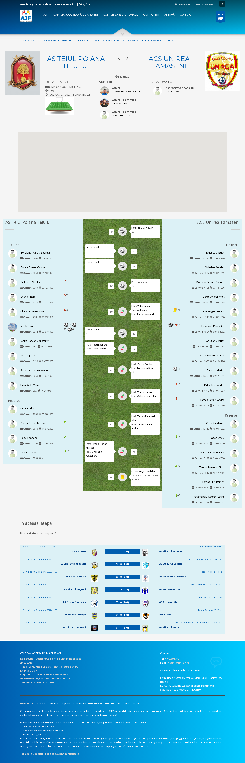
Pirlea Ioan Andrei (147, 314)
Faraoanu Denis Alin (142, 227)
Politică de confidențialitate (62, 753)
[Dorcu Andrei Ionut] (234, 297)
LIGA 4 (81, 40)
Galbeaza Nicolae (30, 282)
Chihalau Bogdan (215, 267)
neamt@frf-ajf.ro (178, 662)
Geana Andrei (28, 296)
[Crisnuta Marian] (234, 423)
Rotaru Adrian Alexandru (34, 370)
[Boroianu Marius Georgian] (12, 253)
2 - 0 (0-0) (122, 576)
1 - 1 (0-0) (122, 551)
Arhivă (169, 14)
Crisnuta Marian (215, 423)
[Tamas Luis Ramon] (234, 482)
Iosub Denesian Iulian (212, 452)
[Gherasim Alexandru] (12, 312)
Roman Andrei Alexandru (127, 91)
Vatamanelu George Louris (209, 496)
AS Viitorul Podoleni (171, 551)
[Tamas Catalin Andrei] (234, 400)
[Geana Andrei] (12, 297)
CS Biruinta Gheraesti (73, 627)
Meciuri (94, 40)
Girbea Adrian (28, 408)
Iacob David (27, 326)
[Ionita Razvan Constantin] (12, 341)
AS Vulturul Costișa (170, 563)
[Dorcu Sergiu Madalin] (234, 312)
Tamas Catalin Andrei (212, 399)
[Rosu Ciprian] (12, 356)
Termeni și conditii (31, 753)
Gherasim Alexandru (32, 311)
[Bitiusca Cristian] (234, 253)
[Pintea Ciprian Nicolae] (12, 423)
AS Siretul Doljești (75, 589)
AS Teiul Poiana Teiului (76, 62)
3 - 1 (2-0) (122, 627)
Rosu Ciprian (27, 355)
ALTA (220, 16)
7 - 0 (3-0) (122, 602)
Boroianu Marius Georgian (35, 252)
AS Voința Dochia (169, 589)
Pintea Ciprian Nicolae (33, 423)
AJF (45, 14)
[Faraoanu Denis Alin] (234, 327)
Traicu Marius (28, 452)
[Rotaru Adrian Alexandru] (12, 371)
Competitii (67, 40)
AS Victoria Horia (75, 576)
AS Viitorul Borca (169, 627)
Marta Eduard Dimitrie (212, 355)
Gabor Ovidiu (144, 364)
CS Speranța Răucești (73, 563)
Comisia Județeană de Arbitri (75, 14)
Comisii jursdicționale (120, 14)
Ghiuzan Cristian (215, 340)
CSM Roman (79, 551)
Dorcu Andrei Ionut (213, 296)
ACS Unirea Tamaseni (169, 62)
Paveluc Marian (139, 282)
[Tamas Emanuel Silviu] (234, 467)
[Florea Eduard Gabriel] (12, 268)
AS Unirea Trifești (75, 614)
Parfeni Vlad (119, 103)
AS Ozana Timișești (74, 602)
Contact (186, 14)
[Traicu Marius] (12, 453)
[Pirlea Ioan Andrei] (234, 385)
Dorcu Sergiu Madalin (143, 471)
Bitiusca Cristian (215, 252)
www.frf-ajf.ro (29, 703)
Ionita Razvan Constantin (35, 340)
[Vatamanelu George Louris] (234, 497)
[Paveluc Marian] (234, 371)
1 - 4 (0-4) (122, 589)
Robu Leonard (28, 438)
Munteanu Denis (121, 115)
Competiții (151, 14)
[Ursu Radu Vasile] (12, 385)
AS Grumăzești (168, 602)
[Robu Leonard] (12, 438)
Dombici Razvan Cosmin (210, 282)
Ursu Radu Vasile (30, 385)
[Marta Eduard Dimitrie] (234, 356)
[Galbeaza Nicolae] (12, 282)
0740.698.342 (172, 658)
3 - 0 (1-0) (122, 564)
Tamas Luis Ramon (213, 482)
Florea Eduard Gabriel (32, 267)
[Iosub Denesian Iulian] (234, 453)
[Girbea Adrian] (12, 409)
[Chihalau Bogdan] (234, 268)
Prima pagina (31, 40)
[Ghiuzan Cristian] (234, 341)
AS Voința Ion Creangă (172, 576)
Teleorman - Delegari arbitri (37, 682)
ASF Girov (165, 614)
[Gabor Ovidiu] (234, 438)
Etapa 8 (107, 40)
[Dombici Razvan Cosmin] (234, 282)
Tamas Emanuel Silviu (212, 467)
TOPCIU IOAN (172, 91)
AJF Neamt (50, 40)
